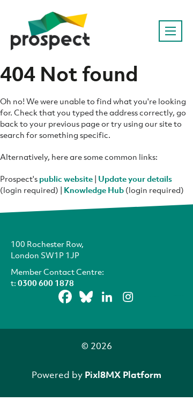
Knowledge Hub (94, 189)
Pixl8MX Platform (123, 374)
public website (66, 178)
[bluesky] (86, 297)
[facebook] (65, 297)
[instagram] (128, 297)
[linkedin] (107, 297)
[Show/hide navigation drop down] (170, 31)
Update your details (135, 178)
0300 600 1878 (46, 282)
